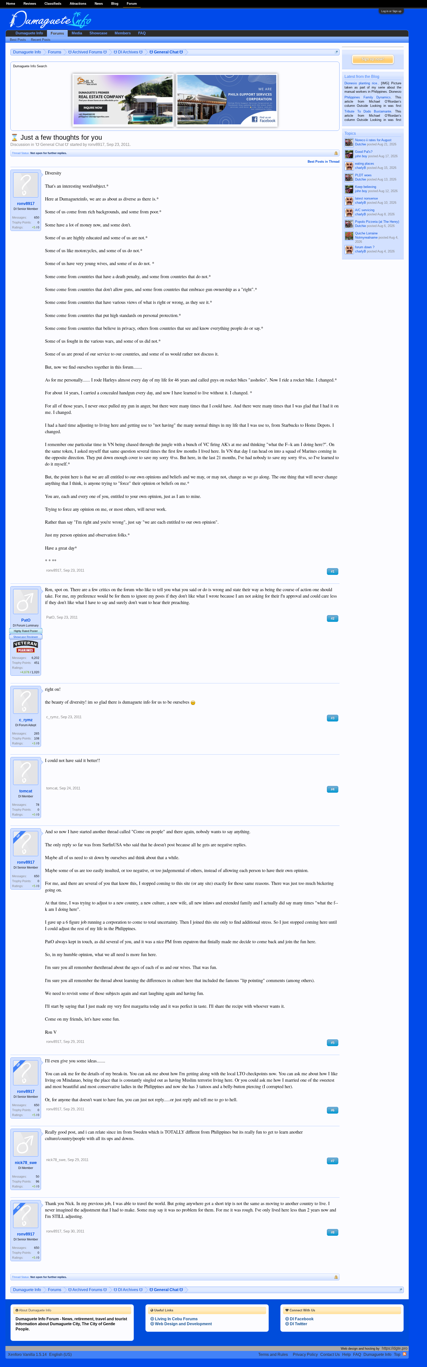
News (99, 3)
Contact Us (330, 1354)
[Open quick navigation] (336, 52)
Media (77, 33)
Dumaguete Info (29, 33)
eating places (364, 163)
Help (346, 1354)
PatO (25, 620)
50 (37, 1176)
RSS (404, 1354)
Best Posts (18, 40)
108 (36, 738)
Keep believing (365, 187)
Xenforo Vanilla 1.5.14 (27, 1354)
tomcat (25, 791)
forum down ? (364, 247)
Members (123, 33)
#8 (332, 1232)
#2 (332, 618)
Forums (57, 33)
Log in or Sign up (391, 11)
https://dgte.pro (394, 1348)
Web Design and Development (183, 1324)
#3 (332, 718)
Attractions (78, 3)
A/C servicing (364, 210)
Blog (114, 3)
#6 (332, 1110)
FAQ (142, 33)
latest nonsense (366, 198)
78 (37, 805)
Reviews (29, 3)
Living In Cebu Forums (176, 1319)
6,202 (35, 658)
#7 (332, 1161)
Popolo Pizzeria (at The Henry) (377, 222)
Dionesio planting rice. (361, 83)
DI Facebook (301, 1319)
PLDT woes (363, 175)
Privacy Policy (305, 1354)
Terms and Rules (273, 1354)
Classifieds (52, 3)
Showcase (98, 33)
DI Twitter (298, 1324)
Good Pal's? (363, 152)
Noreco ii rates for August (373, 140)
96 (37, 1181)
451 (36, 663)
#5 (332, 1043)
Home (10, 3)
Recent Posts (40, 40)
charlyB (360, 168)
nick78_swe (26, 1163)
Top (397, 1354)
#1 (332, 571)
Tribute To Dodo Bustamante (367, 111)
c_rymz (26, 720)
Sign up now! (373, 59)
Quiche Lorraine (366, 233)
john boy (361, 156)
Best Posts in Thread (324, 161)
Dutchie (360, 144)
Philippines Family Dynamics (367, 97)
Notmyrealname (366, 237)
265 (36, 733)
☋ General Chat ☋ (52, 144)
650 (36, 217)
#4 (332, 789)
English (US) (60, 1354)
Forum (132, 3)
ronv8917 (96, 144)
